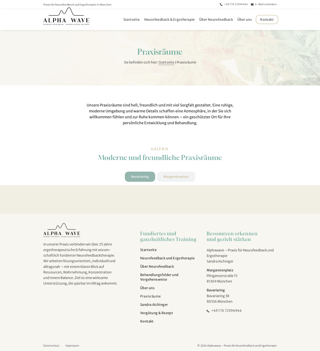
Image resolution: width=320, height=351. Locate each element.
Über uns (244, 19)
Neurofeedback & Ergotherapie (169, 19)
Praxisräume (150, 296)
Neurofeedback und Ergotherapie (167, 258)
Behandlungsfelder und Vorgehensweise (159, 277)
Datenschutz (51, 345)
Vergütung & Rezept (156, 313)
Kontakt (267, 19)
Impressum (72, 345)
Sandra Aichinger (154, 304)
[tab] (140, 177)
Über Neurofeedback (216, 19)
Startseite (131, 19)
